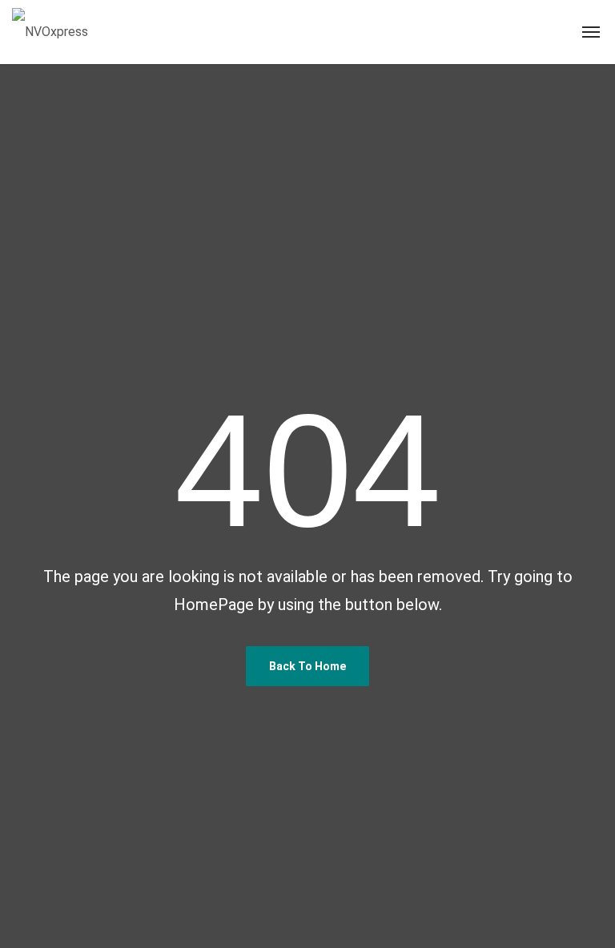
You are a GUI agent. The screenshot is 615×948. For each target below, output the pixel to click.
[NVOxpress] (50, 32)
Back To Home (307, 666)
